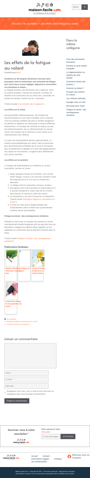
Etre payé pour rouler (75, 106)
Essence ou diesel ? (75, 88)
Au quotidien (30, 23)
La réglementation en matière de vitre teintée (75, 75)
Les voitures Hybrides (76, 98)
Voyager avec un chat (75, 102)
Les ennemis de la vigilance (30, 104)
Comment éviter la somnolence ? (18, 324)
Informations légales (40, 459)
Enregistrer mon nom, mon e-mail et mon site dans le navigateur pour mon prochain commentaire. (30, 392)
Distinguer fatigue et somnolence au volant (22, 321)
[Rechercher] (85, 7)
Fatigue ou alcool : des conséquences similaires (76, 112)
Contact (46, 456)
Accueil (16, 23)
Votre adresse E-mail (50, 430)
